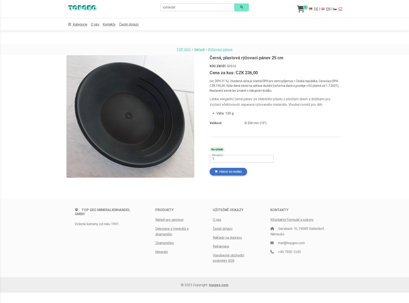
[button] (77, 24)
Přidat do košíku (230, 171)
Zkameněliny (164, 243)
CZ (340, 9)
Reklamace (221, 246)
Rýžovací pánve (220, 50)
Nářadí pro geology (169, 220)
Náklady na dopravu (227, 238)
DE (316, 9)
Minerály (161, 252)
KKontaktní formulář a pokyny (292, 220)
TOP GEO (184, 50)
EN (328, 9)
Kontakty (109, 24)
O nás (95, 24)
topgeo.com (218, 285)
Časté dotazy (129, 24)
